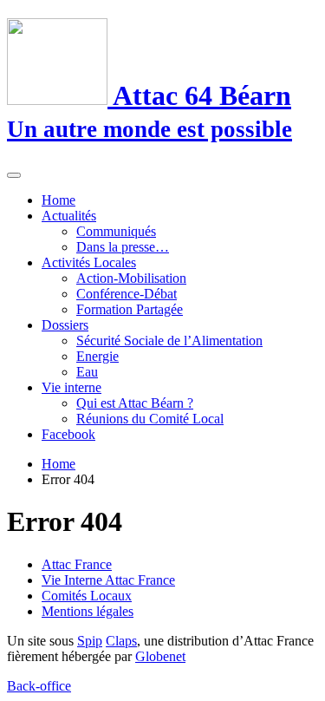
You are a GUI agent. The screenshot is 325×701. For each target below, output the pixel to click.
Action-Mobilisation (131, 278)
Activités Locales (89, 262)
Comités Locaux (87, 595)
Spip (89, 640)
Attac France (77, 564)
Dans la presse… (122, 246)
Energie (97, 356)
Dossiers (65, 325)
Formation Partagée (129, 309)
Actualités (69, 215)
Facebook (68, 434)
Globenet (160, 656)
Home (58, 200)
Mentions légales (87, 611)
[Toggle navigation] (14, 175)
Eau (87, 371)
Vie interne (71, 387)
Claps (121, 640)
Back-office (39, 685)
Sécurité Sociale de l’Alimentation (169, 340)
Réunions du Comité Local (150, 418)
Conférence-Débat (126, 293)
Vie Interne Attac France (108, 580)
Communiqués (116, 231)
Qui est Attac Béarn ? (134, 403)
